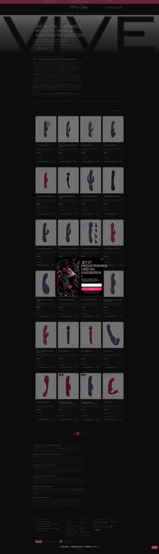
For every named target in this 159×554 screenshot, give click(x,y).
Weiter (91, 289)
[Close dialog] (102, 259)
